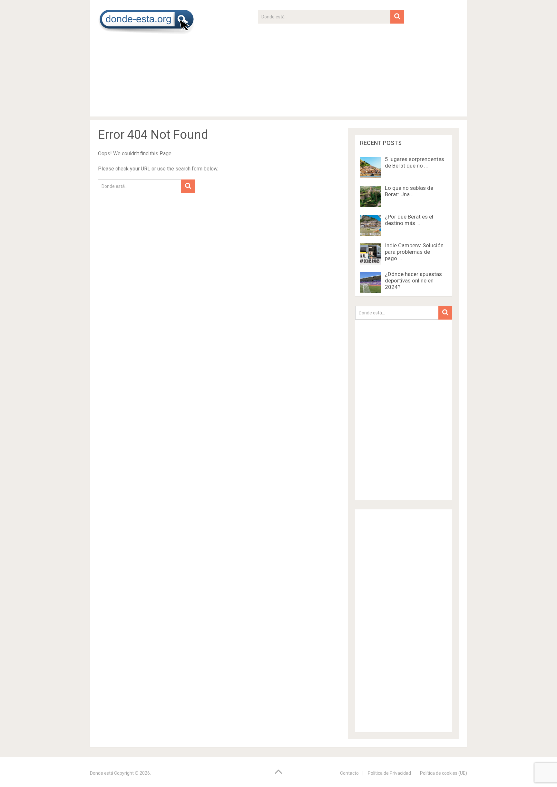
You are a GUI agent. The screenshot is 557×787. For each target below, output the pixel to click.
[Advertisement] (331, 69)
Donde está (101, 773)
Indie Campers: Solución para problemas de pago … (414, 251)
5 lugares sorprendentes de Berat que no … (414, 162)
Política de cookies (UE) (443, 773)
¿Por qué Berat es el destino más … (409, 219)
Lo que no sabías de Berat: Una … (409, 191)
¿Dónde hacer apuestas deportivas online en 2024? (413, 280)
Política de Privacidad (389, 773)
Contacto (349, 773)
